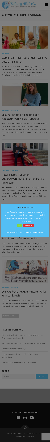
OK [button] (19, 225)
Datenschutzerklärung (35, 232)
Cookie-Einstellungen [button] (14, 232)
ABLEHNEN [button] (28, 225)
